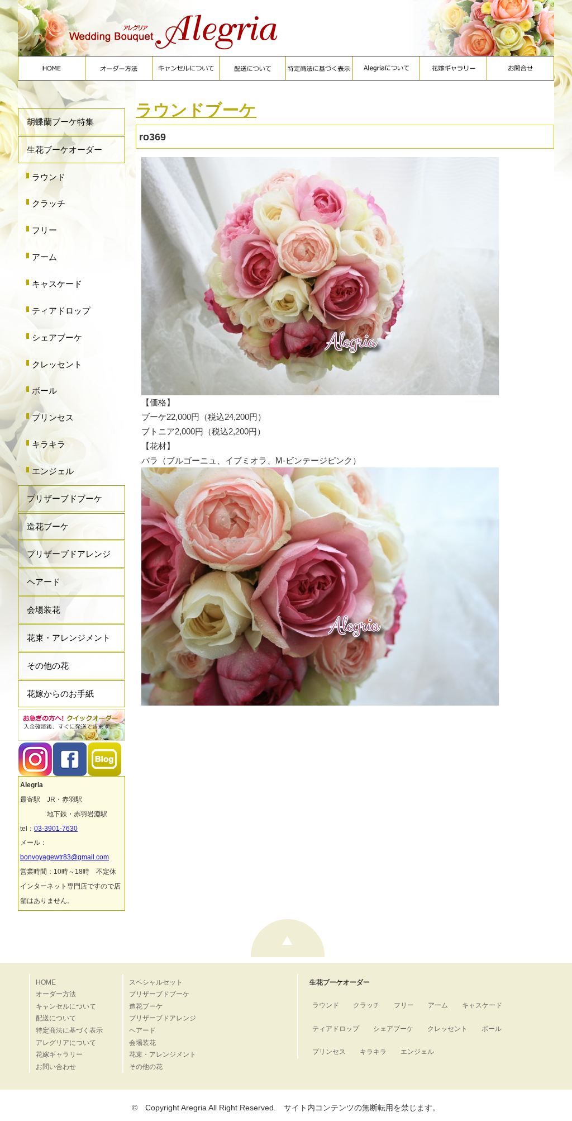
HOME (46, 982)
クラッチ (48, 203)
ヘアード (43, 581)
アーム (44, 257)
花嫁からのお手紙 (60, 693)
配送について (56, 1018)
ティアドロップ (61, 310)
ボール (44, 390)
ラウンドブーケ (196, 110)
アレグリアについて (66, 1043)
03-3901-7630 (56, 829)
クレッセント (57, 364)
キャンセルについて (66, 1006)
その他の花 (48, 665)
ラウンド (48, 177)
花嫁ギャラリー (59, 1054)
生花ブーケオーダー (64, 149)
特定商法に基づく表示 (69, 1030)
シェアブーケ (57, 337)
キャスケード (57, 283)
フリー (44, 230)
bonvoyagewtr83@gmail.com (64, 857)
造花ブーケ (48, 526)
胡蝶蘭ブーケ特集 (60, 121)
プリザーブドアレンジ (69, 554)
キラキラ (48, 444)
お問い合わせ (56, 1067)
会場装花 (43, 609)
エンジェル (53, 471)
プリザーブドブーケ (64, 498)
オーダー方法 (56, 994)
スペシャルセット (156, 982)
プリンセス (53, 417)
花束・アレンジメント (69, 637)
